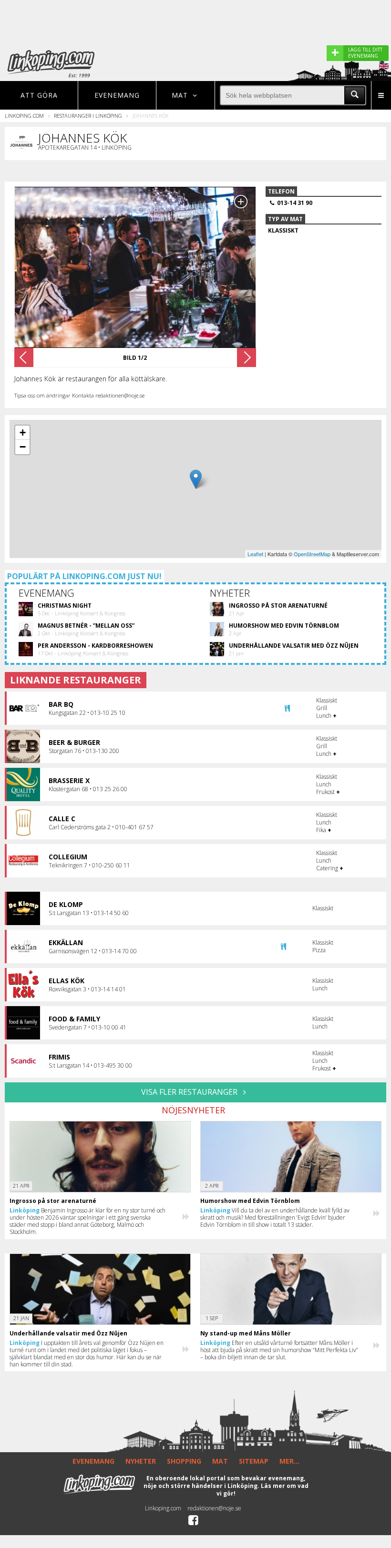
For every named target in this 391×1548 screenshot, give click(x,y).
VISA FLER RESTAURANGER (190, 1092)
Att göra (39, 95)
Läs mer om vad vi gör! (262, 1489)
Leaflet (255, 554)
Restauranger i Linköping (88, 115)
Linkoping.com (24, 115)
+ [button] (23, 432)
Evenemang (117, 95)
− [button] (23, 447)
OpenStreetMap (312, 554)
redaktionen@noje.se (214, 1508)
